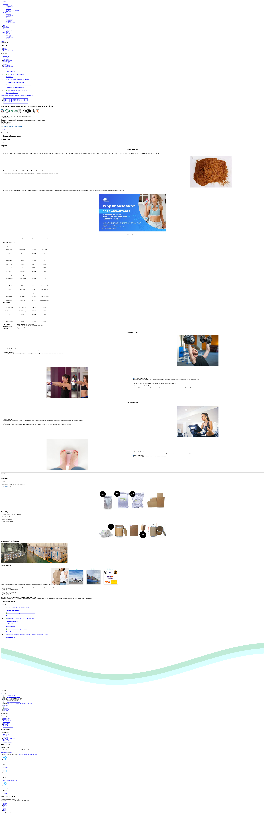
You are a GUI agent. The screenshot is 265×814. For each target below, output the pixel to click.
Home (4, 48)
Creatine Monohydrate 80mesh (15, 87)
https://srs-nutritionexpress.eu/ (13, 697)
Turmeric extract (10, 615)
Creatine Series (9, 15)
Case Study (5, 26)
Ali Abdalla (8, 36)
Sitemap (21, 754)
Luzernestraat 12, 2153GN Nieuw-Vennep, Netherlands (20, 703)
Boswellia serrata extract (13, 610)
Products (5, 49)
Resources (5, 28)
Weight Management (10, 22)
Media (7, 31)
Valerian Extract (10, 626)
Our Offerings (6, 12)
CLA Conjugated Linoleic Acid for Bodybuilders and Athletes (16, 475)
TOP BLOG (26, 754)
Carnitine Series (9, 19)
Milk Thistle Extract (11, 621)
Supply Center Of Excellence (12, 10)
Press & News (9, 30)
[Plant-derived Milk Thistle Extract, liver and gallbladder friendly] (20, 618)
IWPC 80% (9, 77)
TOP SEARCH (33, 754)
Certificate (8, 7)
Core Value (8, 9)
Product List (8, 14)
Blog (4, 25)
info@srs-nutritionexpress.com (13, 702)
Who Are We (9, 5)
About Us (5, 4)
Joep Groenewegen (10, 38)
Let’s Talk (5, 32)
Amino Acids (9, 20)
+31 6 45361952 (11, 695)
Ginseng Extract (10, 637)
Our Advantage (9, 6)
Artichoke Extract (11, 632)
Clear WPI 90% (10, 71)
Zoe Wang (8, 35)
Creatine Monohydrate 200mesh (15, 82)
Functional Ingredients (11, 24)
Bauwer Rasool (9, 37)
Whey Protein (9, 16)
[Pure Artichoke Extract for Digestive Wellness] (16, 629)
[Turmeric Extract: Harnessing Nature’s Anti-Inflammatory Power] (20, 613)
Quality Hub (6, 27)
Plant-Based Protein (10, 17)
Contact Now (3, 129)
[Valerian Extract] (10, 623)
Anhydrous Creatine (12, 93)
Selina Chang (9, 33)
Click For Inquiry (4, 752)
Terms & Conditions (7, 742)
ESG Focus (8, 11)
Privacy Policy (6, 740)
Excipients (8, 21)
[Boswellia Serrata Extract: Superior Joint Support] (17, 607)
